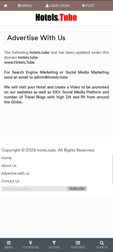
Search (102, 247)
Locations (30, 247)
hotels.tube (46, 150)
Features (78, 247)
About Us (8, 165)
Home (6, 157)
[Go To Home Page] (5, 5)
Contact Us (10, 180)
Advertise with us (15, 173)
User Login (59, 5)
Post (89, 5)
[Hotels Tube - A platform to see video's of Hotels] (56, 17)
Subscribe (77, 189)
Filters (54, 247)
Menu (26, 5)
